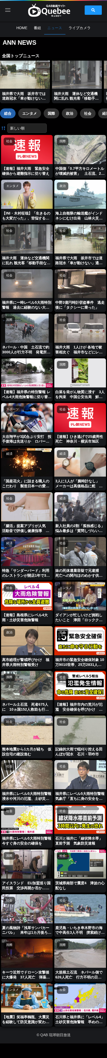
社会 (87, 113)
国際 (51, 113)
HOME (22, 28)
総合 (7, 113)
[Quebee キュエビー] (53, 10)
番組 (37, 28)
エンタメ (29, 113)
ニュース (54, 28)
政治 (69, 113)
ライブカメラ (80, 28)
